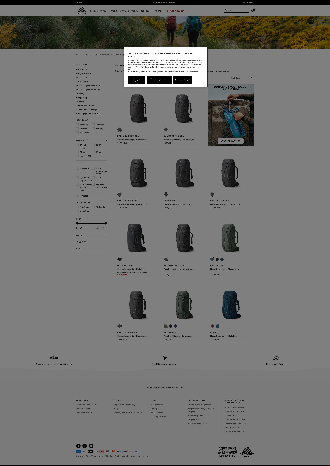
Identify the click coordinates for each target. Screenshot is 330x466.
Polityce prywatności (166, 72)
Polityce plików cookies (189, 72)
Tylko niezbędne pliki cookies (159, 80)
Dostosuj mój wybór (183, 80)
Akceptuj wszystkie (136, 80)
